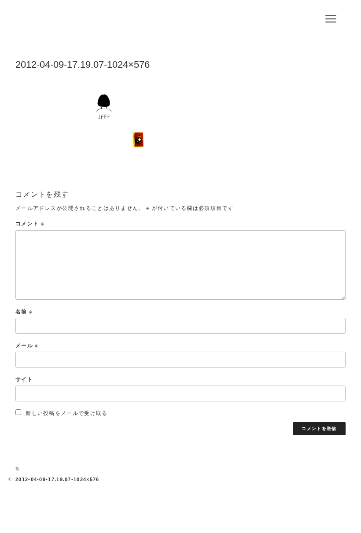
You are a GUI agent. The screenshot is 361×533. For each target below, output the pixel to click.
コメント (29, 223)
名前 (24, 311)
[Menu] (331, 19)
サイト (24, 379)
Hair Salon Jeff (70, 22)
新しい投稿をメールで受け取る (66, 413)
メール (27, 345)
